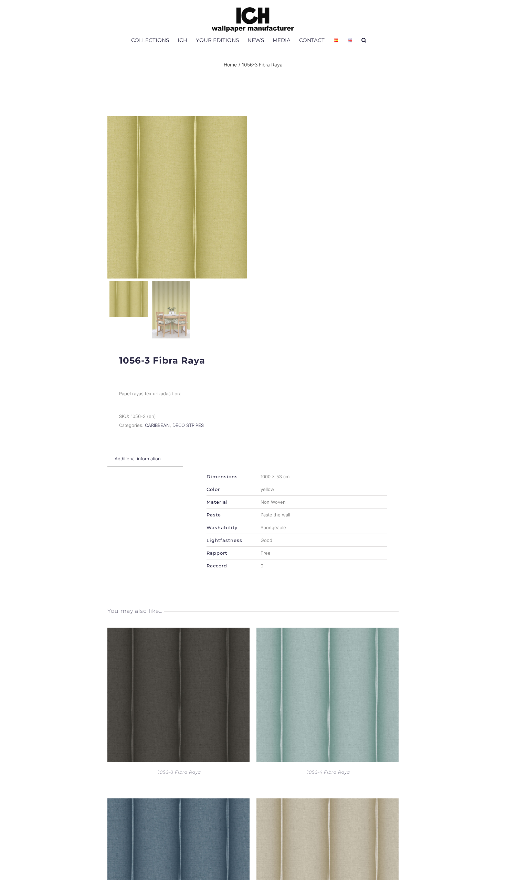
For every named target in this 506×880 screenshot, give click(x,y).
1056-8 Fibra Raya (179, 772)
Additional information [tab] (138, 458)
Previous (114, 197)
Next (241, 197)
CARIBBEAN (157, 425)
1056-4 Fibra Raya (328, 772)
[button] (363, 40)
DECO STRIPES (188, 425)
